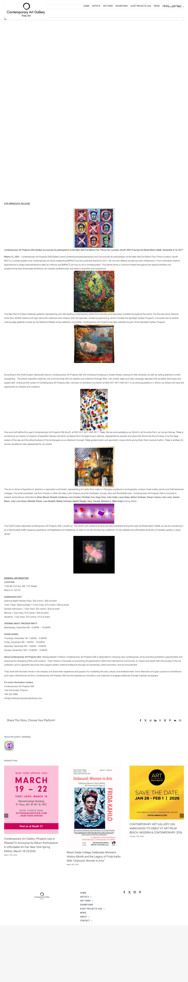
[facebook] (124, 892)
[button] (6, 816)
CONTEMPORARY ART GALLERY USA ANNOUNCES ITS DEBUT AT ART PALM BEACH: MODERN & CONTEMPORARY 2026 (156, 828)
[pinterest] (140, 892)
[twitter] (129, 892)
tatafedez (26, 737)
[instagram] (134, 892)
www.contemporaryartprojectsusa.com (79, 256)
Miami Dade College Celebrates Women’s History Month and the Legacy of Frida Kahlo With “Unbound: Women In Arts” (94, 856)
